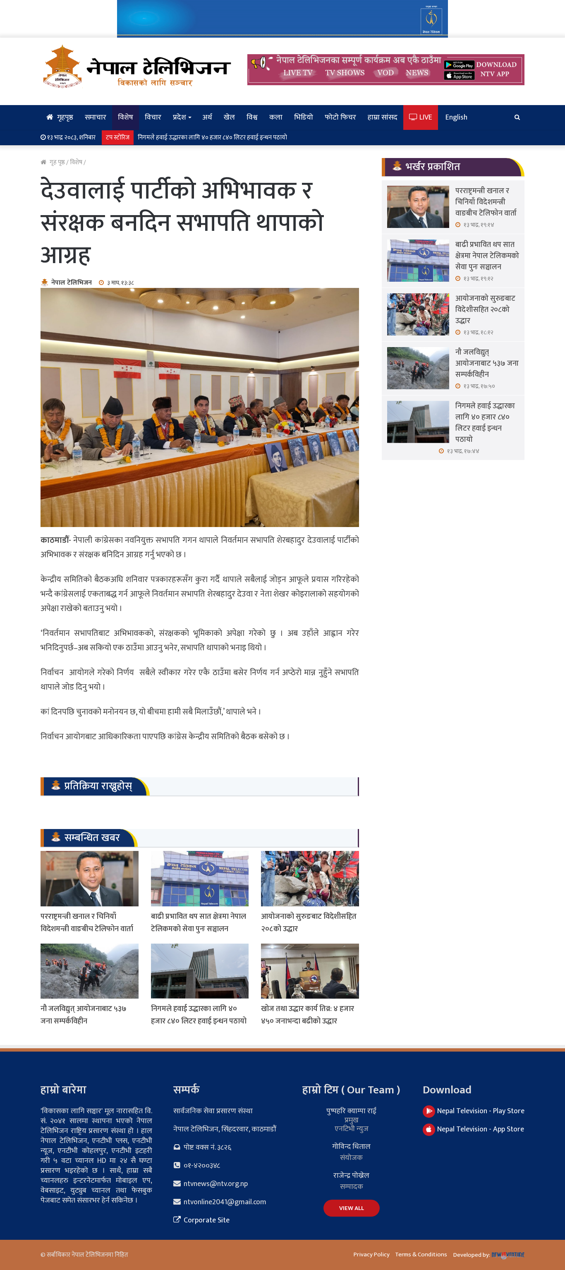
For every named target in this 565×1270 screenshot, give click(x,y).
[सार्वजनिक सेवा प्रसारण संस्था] (138, 66)
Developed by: (472, 1255)
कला (275, 117)
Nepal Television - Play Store (480, 1111)
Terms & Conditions (421, 1254)
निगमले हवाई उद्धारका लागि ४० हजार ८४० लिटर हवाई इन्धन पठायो (212, 137)
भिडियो (303, 117)
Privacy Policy (372, 1254)
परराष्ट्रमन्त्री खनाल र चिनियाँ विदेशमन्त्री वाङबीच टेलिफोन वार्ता (87, 923)
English (456, 117)
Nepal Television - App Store (480, 1129)
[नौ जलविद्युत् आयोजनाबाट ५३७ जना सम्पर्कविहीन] (90, 971)
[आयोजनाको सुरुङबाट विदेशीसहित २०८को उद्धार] (310, 878)
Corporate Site (206, 1220)
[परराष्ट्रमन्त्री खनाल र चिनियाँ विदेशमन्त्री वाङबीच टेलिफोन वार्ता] (90, 878)
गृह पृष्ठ (56, 162)
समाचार (95, 117)
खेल (229, 117)
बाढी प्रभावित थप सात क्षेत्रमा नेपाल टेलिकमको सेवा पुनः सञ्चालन (198, 923)
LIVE (425, 117)
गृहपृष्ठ (64, 117)
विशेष (125, 117)
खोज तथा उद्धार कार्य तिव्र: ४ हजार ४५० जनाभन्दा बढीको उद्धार (307, 1015)
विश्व (252, 117)
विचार (153, 117)
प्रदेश (179, 117)
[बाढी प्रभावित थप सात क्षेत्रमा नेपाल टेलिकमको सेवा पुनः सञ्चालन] (200, 878)
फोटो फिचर (340, 117)
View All (351, 1208)
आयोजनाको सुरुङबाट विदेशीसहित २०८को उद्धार (485, 309)
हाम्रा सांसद (382, 117)
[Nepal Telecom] (282, 18)
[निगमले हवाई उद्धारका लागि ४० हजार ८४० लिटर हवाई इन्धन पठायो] (200, 971)
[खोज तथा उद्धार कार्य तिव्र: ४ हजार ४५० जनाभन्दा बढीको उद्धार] (310, 971)
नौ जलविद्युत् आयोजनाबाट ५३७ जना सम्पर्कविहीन (84, 1015)
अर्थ (207, 117)
